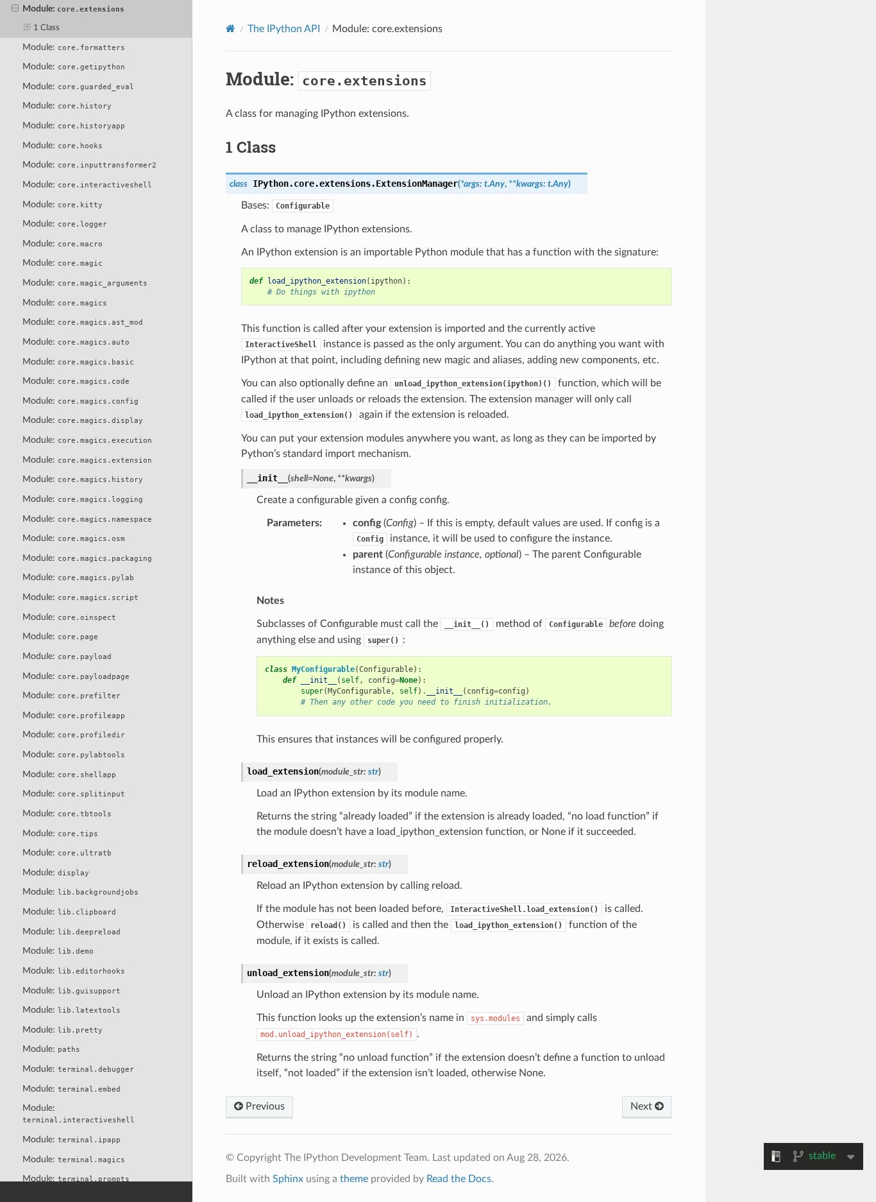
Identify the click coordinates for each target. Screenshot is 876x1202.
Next (642, 1106)
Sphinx (288, 1179)
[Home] (230, 28)
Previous (264, 1106)
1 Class (46, 28)
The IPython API (284, 29)
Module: (73, 8)
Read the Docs (458, 1179)
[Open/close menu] (15, 9)
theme (354, 1179)
